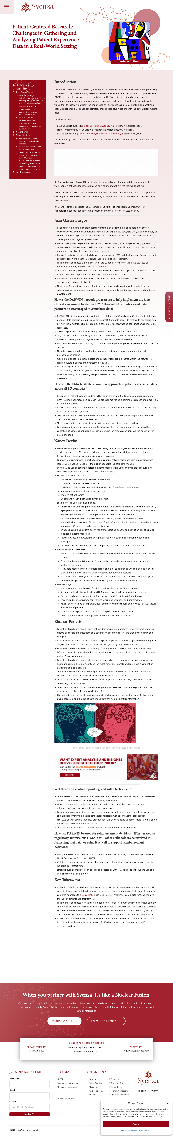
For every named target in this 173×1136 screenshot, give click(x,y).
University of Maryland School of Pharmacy (99, 133)
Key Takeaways (23, 172)
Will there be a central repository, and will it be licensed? (29, 141)
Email (12, 1090)
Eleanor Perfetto (23, 135)
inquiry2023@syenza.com (136, 1050)
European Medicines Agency (95, 125)
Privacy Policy (144, 1131)
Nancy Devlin (22, 132)
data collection (87, 895)
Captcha (13, 1101)
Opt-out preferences (129, 1131)
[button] (167, 1103)
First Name (14, 1078)
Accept (136, 1124)
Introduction (21, 89)
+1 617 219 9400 (36, 1050)
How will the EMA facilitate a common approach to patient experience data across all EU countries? (30, 123)
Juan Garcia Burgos (24, 92)
